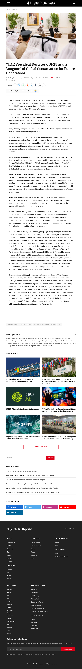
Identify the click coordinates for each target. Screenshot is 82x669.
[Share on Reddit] (27, 85)
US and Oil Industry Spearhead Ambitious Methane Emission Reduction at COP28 (59, 410)
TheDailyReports (13, 78)
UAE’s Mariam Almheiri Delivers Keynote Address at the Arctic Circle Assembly (59, 438)
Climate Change (12, 324)
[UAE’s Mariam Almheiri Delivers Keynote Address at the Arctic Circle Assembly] (59, 424)
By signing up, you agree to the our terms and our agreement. (32, 654)
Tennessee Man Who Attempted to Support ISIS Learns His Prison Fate (29, 484)
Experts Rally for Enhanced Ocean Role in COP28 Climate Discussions (23, 438)
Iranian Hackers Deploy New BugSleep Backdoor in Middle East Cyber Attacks (32, 488)
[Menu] (8, 3)
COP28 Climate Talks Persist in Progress (22, 409)
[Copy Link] (44, 85)
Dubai (29, 324)
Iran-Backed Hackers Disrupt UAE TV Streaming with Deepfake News (21, 380)
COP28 (52, 78)
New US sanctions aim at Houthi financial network (22, 471)
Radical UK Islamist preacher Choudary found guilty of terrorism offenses (30, 475)
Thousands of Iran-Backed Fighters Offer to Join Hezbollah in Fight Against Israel (33, 492)
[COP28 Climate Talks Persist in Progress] (23, 396)
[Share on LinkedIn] (31, 85)
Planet (53, 324)
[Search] (74, 3)
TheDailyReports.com (37, 664)
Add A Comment (41, 447)
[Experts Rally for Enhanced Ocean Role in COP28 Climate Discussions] (23, 424)
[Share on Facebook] (15, 85)
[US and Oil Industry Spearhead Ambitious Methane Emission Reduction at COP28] (59, 396)
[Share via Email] (39, 85)
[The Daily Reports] (41, 3)
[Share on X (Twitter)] (19, 85)
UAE (59, 324)
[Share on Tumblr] (35, 85)
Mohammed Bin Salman (41, 324)
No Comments (61, 78)
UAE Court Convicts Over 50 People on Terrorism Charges (25, 479)
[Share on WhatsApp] (23, 85)
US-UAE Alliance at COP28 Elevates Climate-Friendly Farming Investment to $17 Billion (58, 381)
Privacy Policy (44, 654)
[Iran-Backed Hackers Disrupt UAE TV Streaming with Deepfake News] (23, 367)
